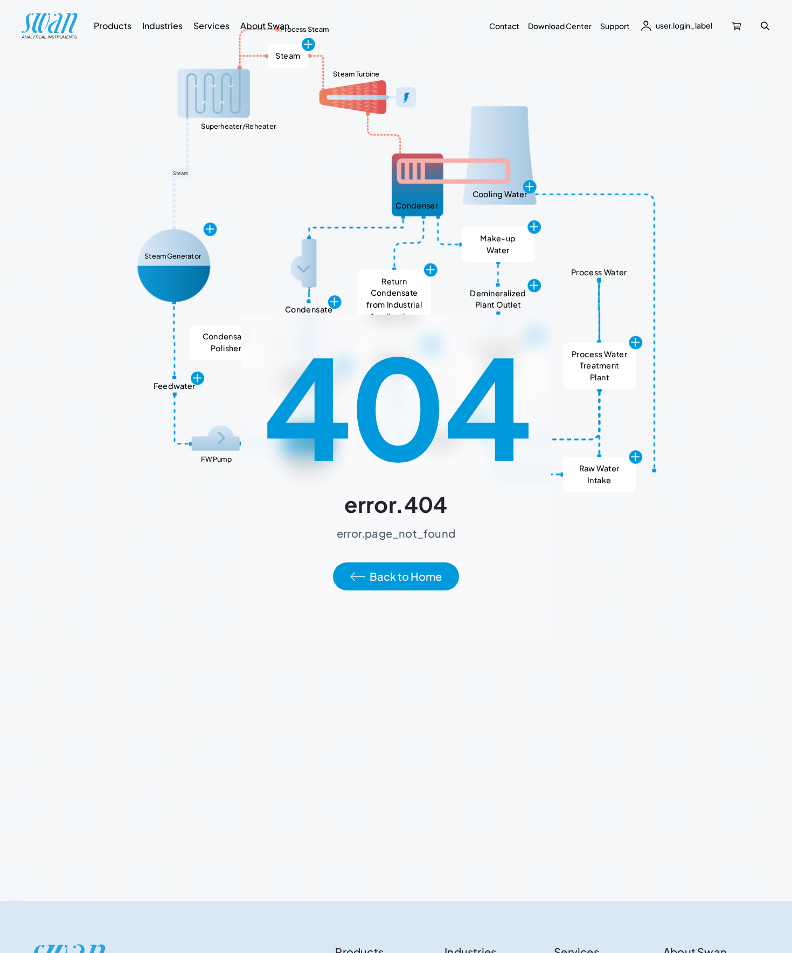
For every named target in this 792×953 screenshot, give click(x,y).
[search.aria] (765, 26)
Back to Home (406, 576)
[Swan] (49, 26)
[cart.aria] (737, 26)
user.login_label (684, 25)
